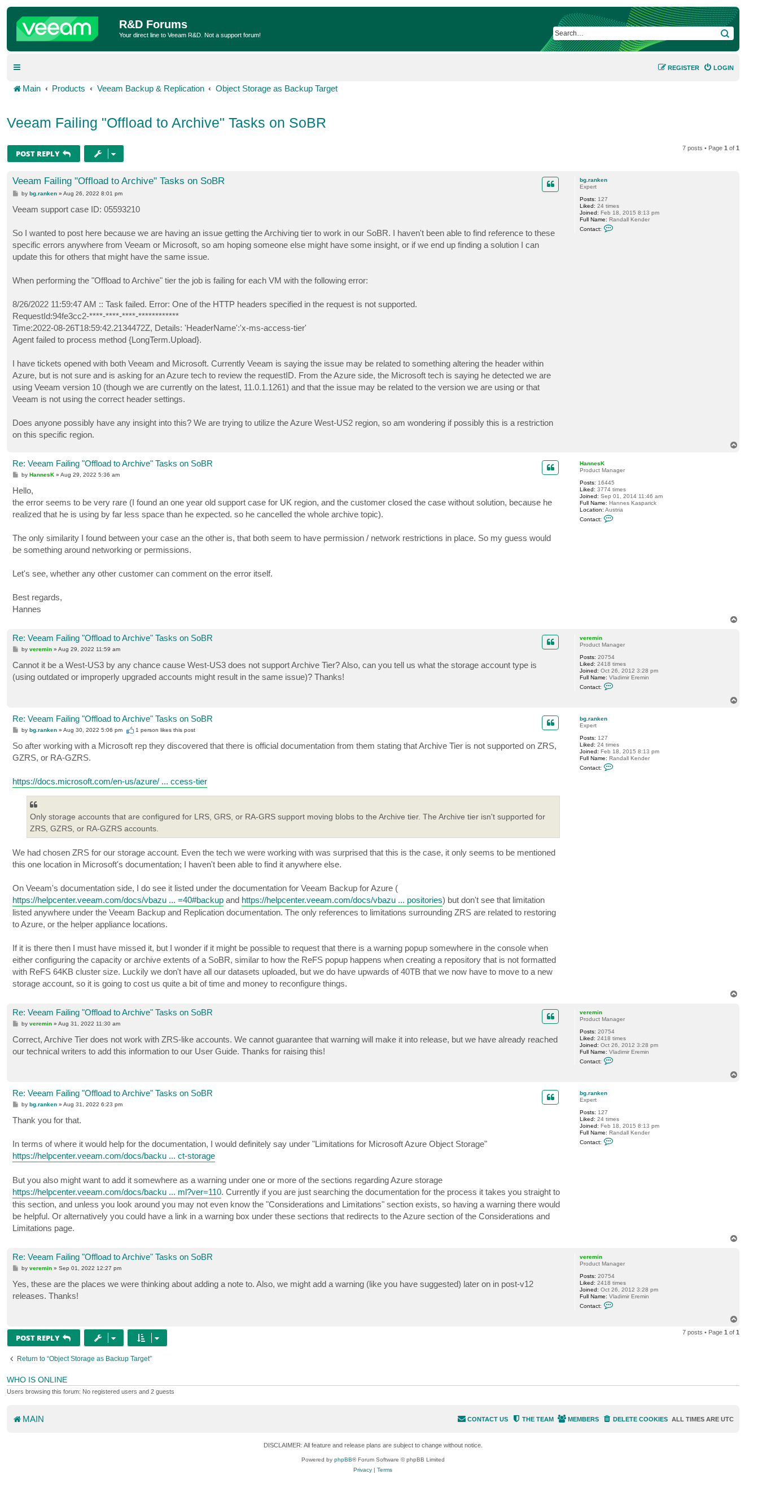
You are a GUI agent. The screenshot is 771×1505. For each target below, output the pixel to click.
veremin (591, 638)
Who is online (37, 1379)
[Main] (64, 26)
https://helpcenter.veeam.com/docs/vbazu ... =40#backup (118, 900)
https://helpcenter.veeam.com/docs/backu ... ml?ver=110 (116, 1192)
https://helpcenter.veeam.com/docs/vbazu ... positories (342, 900)
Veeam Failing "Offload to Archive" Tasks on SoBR (166, 122)
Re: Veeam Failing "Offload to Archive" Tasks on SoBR (112, 463)
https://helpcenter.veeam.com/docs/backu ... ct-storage (113, 1156)
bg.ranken (593, 180)
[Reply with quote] (550, 184)
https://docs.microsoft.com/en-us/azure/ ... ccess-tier (109, 781)
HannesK (592, 463)
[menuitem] (718, 68)
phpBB (343, 1459)
